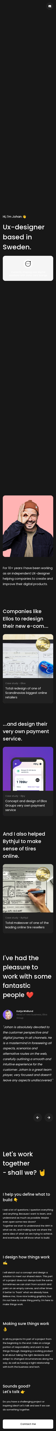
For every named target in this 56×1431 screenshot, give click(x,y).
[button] (37, 1117)
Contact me (28, 1424)
